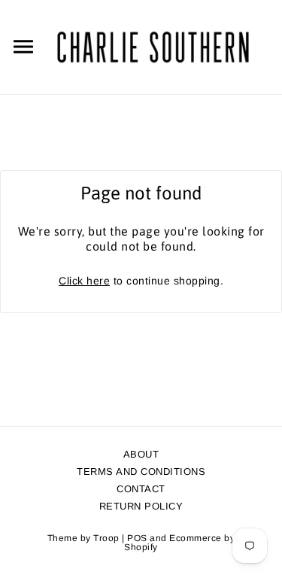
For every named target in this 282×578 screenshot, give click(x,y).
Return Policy (141, 506)
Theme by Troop (83, 538)
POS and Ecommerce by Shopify (179, 542)
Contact (141, 488)
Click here (84, 281)
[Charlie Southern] (153, 46)
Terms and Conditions (141, 471)
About (141, 454)
